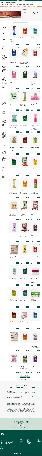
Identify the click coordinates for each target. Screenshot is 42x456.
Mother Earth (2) (4, 102)
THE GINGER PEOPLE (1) (3, 145)
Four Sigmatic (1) (4, 72)
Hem (24, 9)
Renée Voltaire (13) (4, 121)
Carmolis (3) (3, 54)
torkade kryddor (14, 411)
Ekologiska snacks (32, 392)
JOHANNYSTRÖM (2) (4, 84)
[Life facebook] (0, 449)
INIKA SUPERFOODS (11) (4, 82)
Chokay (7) (3, 59)
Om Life (38, 438)
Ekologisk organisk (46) (4, 170)
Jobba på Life (38, 440)
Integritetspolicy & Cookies (30, 443)
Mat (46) (4, 38)
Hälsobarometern (39, 441)
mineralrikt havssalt (20, 411)
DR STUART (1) (4, 66)
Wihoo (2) (3, 160)
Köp (17, 44)
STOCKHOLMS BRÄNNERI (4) (4, 135)
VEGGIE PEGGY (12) (4, 151)
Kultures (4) (3, 88)
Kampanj (3, 33)
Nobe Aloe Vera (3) (4, 103)
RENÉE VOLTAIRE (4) (4, 122)
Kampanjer (21, 438)
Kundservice (28, 438)
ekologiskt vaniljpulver (28, 410)
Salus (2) (3, 126)
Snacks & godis (20, 22)
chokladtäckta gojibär (9, 410)
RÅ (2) (3, 125)
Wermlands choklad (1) (4, 155)
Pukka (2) (3, 112)
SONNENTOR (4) (4, 132)
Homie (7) (3, 78)
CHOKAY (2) (3, 60)
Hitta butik (27, 439)
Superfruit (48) (4, 136)
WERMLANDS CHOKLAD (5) (4, 159)
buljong (11, 411)
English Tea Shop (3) (4, 70)
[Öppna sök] (14, 2)
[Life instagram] (2, 449)
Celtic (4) (3, 55)
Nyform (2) (3, 104)
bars (30, 411)
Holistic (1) (3, 77)
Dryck (26, 22)
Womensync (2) (4, 161)
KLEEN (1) (3, 85)
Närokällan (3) (4, 105)
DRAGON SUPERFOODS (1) (4, 68)
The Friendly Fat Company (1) (4, 141)
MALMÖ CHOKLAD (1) (4, 93)
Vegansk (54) (3, 177)
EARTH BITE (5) (4, 69)
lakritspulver (8, 411)
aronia (22, 387)
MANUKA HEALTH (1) (4, 99)
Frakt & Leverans (28, 442)
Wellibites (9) (4, 153)
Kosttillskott (21, 439)
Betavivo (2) (3, 47)
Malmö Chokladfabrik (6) (4, 95)
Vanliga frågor (28, 440)
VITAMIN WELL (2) (4, 152)
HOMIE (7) (3, 79)
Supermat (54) (4, 39)
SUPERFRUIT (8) (4, 137)
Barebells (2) (3, 45)
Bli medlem (21, 425)
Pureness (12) (3, 114)
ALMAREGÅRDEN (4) (4, 42)
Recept (21, 442)
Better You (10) (4, 48)
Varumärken (21, 440)
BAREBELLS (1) (4, 46)
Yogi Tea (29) (3, 162)
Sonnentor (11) (4, 131)
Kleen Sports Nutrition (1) (3, 87)
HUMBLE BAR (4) (4, 80)
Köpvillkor (27, 441)
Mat (15, 22)
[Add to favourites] (18, 25)
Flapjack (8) (3, 71)
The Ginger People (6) (4, 143)
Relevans (3, 28)
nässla (19, 387)
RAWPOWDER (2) (4, 120)
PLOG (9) (3, 111)
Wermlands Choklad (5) (3, 157)
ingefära (17, 387)
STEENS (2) (3, 133)
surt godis (15, 410)
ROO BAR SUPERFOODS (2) (4, 124)
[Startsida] (2, 2)
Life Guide (21, 441)
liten (29, 392)
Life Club (38, 439)
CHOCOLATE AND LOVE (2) (4, 58)
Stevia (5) (3, 176)
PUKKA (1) (3, 113)
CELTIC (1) (3, 56)
